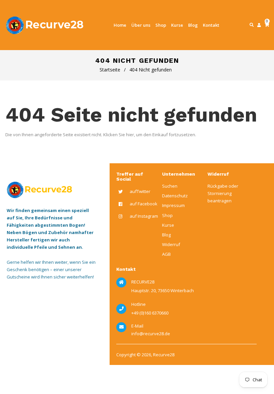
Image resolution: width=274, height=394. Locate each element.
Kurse (168, 225)
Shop (167, 215)
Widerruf (171, 244)
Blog (166, 235)
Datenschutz (175, 196)
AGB (166, 254)
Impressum (173, 205)
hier (130, 135)
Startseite (110, 69)
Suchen (169, 186)
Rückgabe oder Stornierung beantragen (223, 193)
